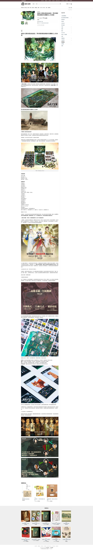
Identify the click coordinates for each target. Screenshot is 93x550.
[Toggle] (71, 17)
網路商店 (50, 0)
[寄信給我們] (71, 0)
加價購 (62, 43)
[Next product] (69, 9)
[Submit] (60, 4)
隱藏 (62, 45)
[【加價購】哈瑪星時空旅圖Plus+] (66, 532)
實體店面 (46, 0)
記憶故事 (53, 0)
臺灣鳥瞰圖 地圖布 (66, 523)
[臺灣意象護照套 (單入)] (46, 516)
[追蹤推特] (70, 0)
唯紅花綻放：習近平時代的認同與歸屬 (26, 540)
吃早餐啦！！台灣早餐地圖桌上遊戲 (40, 499)
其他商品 (63, 42)
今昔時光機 (62, 0)
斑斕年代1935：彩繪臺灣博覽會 (46, 540)
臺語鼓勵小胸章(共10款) (35, 523)
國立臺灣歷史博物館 (64, 17)
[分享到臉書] (38, 25)
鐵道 (38, 7)
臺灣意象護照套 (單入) (46, 523)
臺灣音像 (63, 19)
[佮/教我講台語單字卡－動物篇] (56, 532)
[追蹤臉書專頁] (69, 0)
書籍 (28, 7)
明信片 (44, 7)
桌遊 (46, 7)
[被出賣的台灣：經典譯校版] (56, 516)
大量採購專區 (63, 15)
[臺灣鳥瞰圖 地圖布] (66, 516)
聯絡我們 (66, 0)
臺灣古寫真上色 (58, 0)
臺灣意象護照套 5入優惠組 (36, 539)
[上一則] (71, 9)
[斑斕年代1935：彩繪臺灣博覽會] (46, 532)
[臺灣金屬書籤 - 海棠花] (25, 516)
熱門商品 (25, 7)
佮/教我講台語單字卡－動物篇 (56, 540)
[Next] (34, 16)
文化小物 (41, 7)
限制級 (62, 21)
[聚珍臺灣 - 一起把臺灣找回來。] (26, 4)
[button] (69, 4)
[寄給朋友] (43, 25)
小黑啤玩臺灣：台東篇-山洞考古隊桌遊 (52, 499)
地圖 (30, 7)
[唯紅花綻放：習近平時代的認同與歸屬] (25, 532)
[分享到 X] (40, 25)
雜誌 (62, 30)
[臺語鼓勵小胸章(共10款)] (35, 516)
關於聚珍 (42, 0)
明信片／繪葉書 (64, 34)
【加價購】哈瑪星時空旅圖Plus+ (66, 540)
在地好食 (32, 7)
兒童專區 (49, 7)
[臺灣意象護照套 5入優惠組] (35, 532)
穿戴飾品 (36, 7)
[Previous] (22, 16)
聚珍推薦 (22, 7)
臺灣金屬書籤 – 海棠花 (25, 523)
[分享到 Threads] (41, 25)
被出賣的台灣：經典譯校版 (56, 523)
